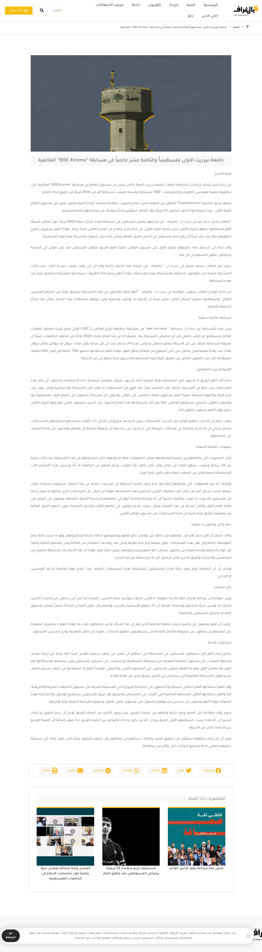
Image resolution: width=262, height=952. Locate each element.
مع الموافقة (11, 935)
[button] (211, 771)
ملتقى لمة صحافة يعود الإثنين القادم (197, 868)
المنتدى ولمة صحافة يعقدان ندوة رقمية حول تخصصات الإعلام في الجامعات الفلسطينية (65, 874)
